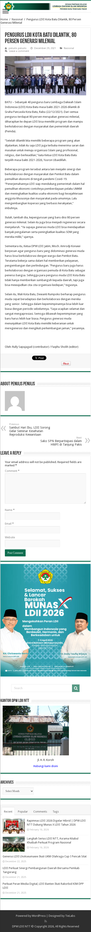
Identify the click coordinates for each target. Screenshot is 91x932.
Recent (8, 811)
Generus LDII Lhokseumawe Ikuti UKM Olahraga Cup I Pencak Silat (45, 856)
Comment (12, 471)
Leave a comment (19, 51)
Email (9, 523)
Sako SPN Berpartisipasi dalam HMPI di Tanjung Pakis (61, 441)
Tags (56, 811)
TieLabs (70, 915)
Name (10, 510)
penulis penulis (18, 48)
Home (4, 19)
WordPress (39, 915)
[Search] (76, 688)
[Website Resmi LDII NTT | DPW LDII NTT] (45, 6)
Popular (23, 811)
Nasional (17, 19)
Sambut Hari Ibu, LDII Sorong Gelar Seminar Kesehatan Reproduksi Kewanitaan (29, 429)
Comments (40, 811)
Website (10, 537)
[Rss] (45, 921)
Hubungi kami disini (45, 766)
